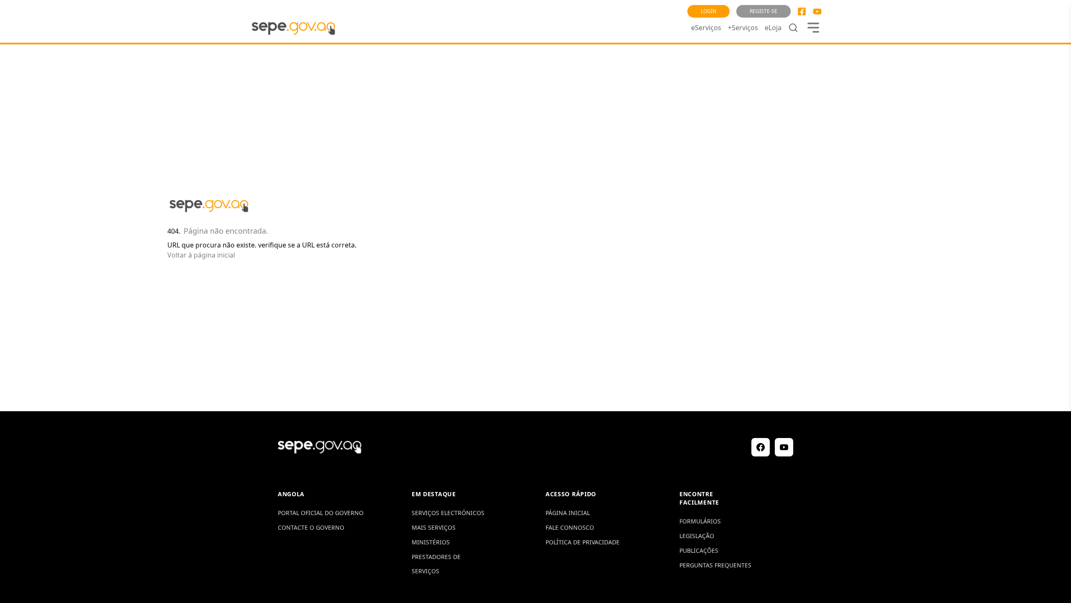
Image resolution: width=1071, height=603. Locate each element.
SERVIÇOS (425, 571)
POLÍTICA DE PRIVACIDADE (583, 542)
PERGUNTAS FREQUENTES (715, 565)
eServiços (706, 27)
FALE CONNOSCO (570, 527)
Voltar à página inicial (201, 255)
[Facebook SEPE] (801, 11)
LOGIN (708, 11)
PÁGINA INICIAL (568, 513)
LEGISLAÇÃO (696, 536)
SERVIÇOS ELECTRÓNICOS (448, 513)
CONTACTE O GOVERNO (311, 527)
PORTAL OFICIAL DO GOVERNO (321, 513)
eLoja (773, 27)
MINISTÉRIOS (431, 542)
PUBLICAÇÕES (698, 550)
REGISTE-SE (763, 11)
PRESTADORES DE (436, 557)
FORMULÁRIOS (700, 521)
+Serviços (743, 27)
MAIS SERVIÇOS (434, 527)
